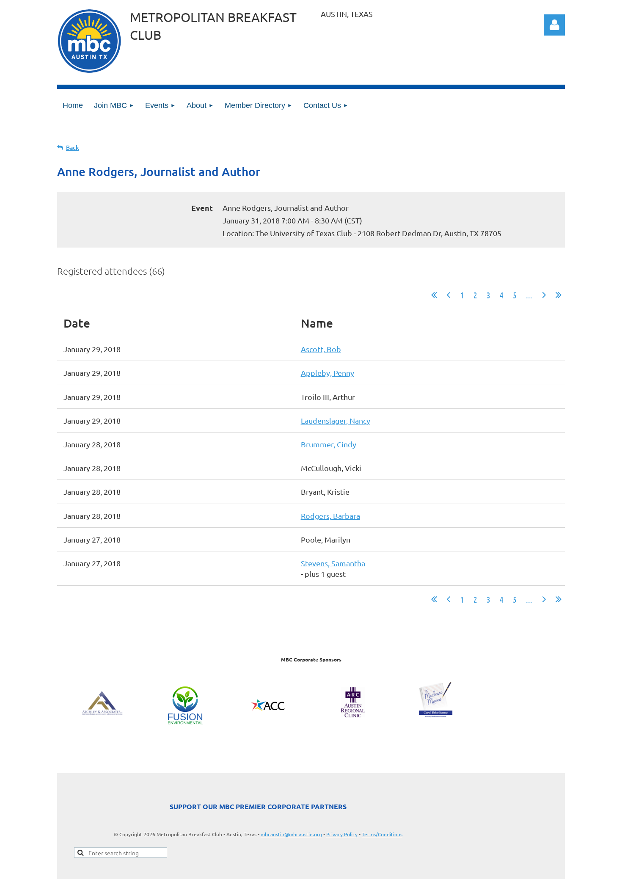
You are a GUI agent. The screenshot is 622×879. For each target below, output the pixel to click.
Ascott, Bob (321, 348)
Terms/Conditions (382, 834)
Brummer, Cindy (328, 444)
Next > (544, 295)
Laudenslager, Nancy (335, 420)
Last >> (558, 295)
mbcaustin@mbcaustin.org (291, 834)
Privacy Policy (342, 834)
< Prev (448, 295)
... (529, 295)
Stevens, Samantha (333, 563)
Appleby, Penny (327, 372)
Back (72, 147)
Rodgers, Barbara (330, 515)
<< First (434, 295)
